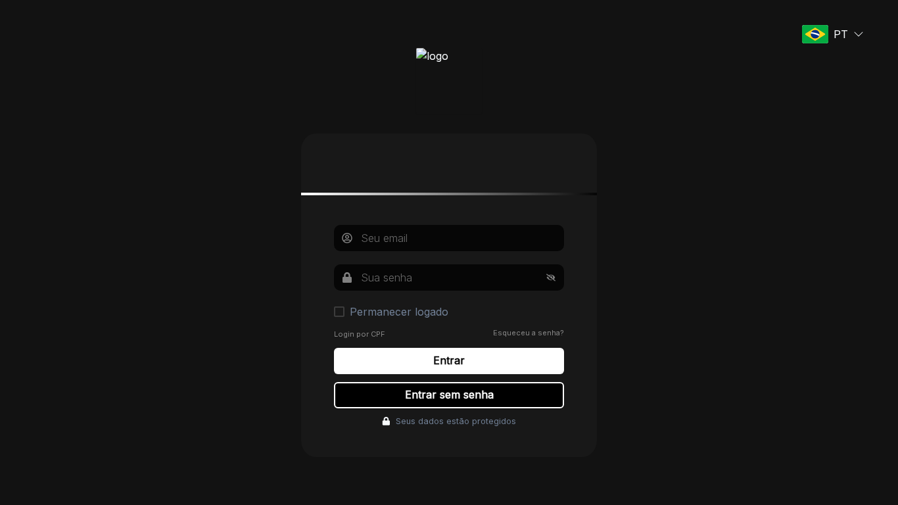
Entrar (449, 360)
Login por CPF (359, 334)
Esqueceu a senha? (528, 332)
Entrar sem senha (449, 394)
